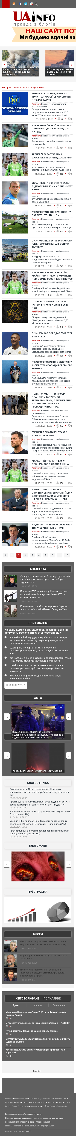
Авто (40, 1102)
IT (45, 1102)
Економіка (56, 1098)
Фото (38, 698)
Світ (64, 1098)
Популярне (52, 998)
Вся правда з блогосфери (14, 87)
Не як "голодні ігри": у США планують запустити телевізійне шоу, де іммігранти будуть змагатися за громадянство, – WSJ (52, 400)
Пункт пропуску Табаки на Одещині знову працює (32, 1031)
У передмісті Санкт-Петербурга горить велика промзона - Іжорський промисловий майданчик (38, 772)
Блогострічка (38, 783)
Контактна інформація (24, 1126)
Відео (7, 1106)
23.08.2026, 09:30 (18, 807)
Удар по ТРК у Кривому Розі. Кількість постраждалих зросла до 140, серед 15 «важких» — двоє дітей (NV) (38, 822)
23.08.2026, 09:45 (18, 798)
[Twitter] (25, 4)
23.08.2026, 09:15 (18, 817)
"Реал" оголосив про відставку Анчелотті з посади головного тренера (52, 365)
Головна (9, 1098)
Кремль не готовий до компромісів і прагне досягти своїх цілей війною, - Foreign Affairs (43, 608)
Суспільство (44, 1098)
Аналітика (38, 569)
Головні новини (21, 1098)
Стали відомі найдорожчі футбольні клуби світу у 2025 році (50, 304)
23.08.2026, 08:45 (18, 836)
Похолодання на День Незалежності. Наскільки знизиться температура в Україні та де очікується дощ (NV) (39, 792)
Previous (3, 64)
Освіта (33, 1102)
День (16, 1005)
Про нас (9, 1126)
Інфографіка (38, 891)
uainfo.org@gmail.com (44, 1126)
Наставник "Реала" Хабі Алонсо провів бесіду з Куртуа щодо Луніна (52, 128)
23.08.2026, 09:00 (18, 827)
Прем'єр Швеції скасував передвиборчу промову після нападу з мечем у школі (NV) (39, 832)
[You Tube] (31, 4)
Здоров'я (51, 1102)
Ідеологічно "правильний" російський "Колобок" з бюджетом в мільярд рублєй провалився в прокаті (42, 972)
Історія (25, 1102)
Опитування (38, 623)
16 (67, 555)
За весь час (59, 1005)
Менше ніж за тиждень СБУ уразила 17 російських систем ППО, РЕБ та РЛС (51, 96)
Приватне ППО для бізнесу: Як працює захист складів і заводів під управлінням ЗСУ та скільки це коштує (44, 594)
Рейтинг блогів (48, 1106)
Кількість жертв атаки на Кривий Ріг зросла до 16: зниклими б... (16, 72)
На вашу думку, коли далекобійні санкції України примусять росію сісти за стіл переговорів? (36, 631)
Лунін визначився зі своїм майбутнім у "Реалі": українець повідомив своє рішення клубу (52, 275)
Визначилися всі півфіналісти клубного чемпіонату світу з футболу (52, 243)
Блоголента (35, 1106)
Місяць (38, 1005)
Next (72, 64)
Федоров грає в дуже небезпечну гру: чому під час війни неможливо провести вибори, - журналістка (45, 579)
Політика (33, 1098)
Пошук (33, 87)
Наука (18, 1102)
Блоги (38, 934)
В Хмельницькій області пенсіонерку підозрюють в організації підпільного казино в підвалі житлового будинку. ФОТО (37, 735)
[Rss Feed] (14, 4)
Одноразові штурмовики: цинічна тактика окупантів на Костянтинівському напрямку (43, 943)
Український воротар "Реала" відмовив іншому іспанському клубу (52, 186)
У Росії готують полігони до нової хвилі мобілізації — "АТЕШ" (38, 1023)
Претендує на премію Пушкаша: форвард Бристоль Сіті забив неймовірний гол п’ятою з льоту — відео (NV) (40, 803)
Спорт (60, 1102)
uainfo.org (38, 1118)
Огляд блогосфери (20, 1106)
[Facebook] (19, 4)
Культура (9, 1102)
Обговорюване (27, 998)
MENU (6, 4)
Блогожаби (38, 845)
